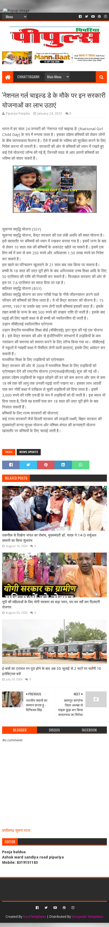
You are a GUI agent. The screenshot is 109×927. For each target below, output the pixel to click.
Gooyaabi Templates (87, 917)
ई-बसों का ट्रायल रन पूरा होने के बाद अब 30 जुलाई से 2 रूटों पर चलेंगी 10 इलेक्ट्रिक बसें (51, 671)
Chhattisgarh (28, 76)
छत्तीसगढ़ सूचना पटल (16, 830)
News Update (28, 452)
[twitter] (86, 17)
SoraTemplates (34, 917)
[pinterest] (99, 17)
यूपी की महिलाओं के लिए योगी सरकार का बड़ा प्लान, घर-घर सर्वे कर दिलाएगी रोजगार (51, 604)
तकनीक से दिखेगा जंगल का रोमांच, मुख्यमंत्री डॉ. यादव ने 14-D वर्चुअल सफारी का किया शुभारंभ (49, 538)
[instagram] (105, 17)
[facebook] (80, 17)
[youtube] (93, 17)
